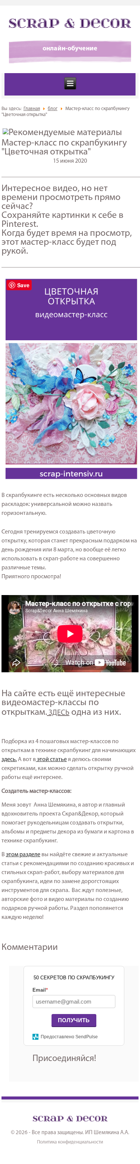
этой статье (51, 760)
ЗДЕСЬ (58, 713)
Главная (32, 108)
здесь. (9, 760)
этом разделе (23, 855)
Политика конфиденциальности (70, 1142)
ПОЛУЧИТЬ (74, 1020)
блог (52, 108)
